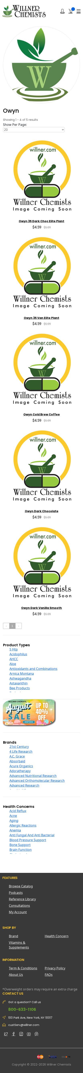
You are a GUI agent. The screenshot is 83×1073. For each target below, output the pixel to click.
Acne (13, 815)
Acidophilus (18, 654)
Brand (13, 936)
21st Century (19, 746)
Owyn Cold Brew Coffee (41, 414)
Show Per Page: (15, 124)
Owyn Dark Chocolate (41, 511)
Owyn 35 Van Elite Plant (41, 318)
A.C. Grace (17, 756)
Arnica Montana (21, 673)
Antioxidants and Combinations (33, 668)
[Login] (62, 11)
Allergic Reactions (22, 825)
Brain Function (20, 849)
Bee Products (19, 688)
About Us (16, 974)
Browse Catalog (21, 886)
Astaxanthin (18, 683)
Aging (13, 820)
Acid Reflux (17, 811)
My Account (18, 912)
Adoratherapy (20, 771)
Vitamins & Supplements (19, 945)
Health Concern (56, 936)
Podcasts (16, 892)
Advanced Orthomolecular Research (37, 780)
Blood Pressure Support (27, 840)
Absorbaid (17, 761)
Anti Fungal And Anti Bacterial (31, 835)
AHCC (13, 659)
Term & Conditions (23, 968)
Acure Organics (21, 766)
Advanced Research (24, 785)
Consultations (19, 905)
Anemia (15, 830)
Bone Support (20, 845)
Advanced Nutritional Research (33, 775)
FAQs (49, 974)
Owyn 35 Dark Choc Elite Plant (41, 221)
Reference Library (22, 899)
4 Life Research (20, 751)
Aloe (12, 664)
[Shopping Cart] (70, 11)
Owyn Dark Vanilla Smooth (41, 608)
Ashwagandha (20, 678)
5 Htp (13, 649)
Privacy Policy (55, 968)
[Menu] (79, 11)
